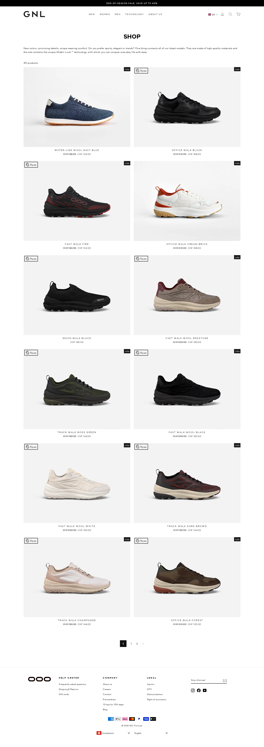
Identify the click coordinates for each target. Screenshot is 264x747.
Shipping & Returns (68, 689)
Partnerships (109, 699)
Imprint (150, 684)
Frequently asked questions (72, 684)
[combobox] (113, 733)
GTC (149, 689)
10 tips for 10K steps (113, 704)
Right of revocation (156, 699)
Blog (105, 709)
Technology (134, 14)
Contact (107, 694)
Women (105, 14)
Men (118, 14)
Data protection (155, 694)
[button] (213, 14)
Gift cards (64, 694)
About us (155, 14)
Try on (143, 70)
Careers (107, 689)
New (92, 14)
